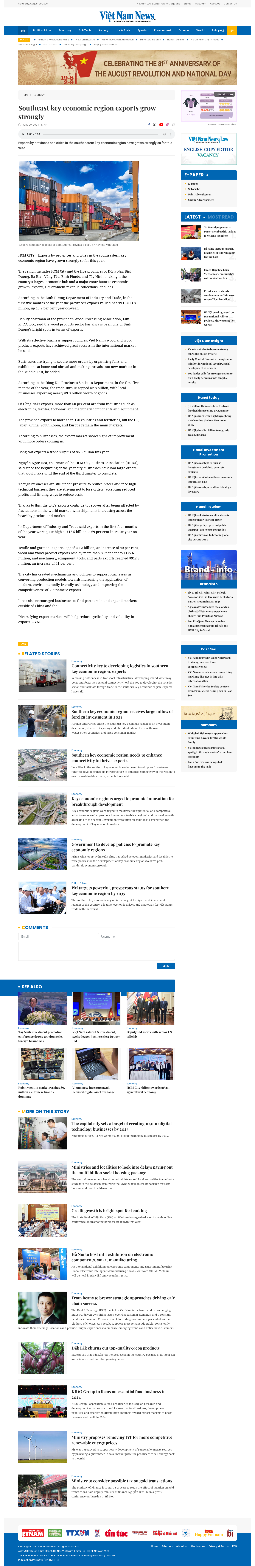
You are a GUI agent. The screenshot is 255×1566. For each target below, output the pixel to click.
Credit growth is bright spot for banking (109, 1210)
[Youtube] (161, 124)
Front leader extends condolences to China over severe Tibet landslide (220, 295)
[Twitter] (154, 124)
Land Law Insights (150, 39)
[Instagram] (167, 124)
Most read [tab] (221, 217)
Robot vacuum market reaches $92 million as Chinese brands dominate (41, 1092)
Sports (142, 30)
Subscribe (194, 189)
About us (181, 1546)
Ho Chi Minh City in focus (205, 39)
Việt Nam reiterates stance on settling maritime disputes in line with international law (210, 676)
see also (32, 987)
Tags (23, 643)
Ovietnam (200, 3)
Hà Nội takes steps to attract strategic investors (210, 489)
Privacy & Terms (218, 1546)
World (200, 30)
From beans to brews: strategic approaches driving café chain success (123, 1300)
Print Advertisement (200, 194)
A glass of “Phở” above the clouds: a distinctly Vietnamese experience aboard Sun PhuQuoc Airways (208, 611)
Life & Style (123, 30)
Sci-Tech (85, 30)
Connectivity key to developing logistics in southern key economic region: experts (119, 668)
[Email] (173, 125)
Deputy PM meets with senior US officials (149, 1034)
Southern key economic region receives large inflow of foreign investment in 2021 (122, 714)
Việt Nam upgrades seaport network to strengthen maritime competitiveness (209, 662)
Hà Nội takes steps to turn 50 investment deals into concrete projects (206, 467)
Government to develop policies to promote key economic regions (115, 846)
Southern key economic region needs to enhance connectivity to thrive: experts (116, 757)
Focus (24, 39)
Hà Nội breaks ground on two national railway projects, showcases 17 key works (219, 318)
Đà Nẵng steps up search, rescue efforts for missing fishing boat (219, 253)
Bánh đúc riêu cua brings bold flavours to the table (205, 764)
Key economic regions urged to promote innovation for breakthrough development (122, 801)
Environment (162, 30)
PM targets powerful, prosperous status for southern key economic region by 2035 (120, 890)
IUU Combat (50, 44)
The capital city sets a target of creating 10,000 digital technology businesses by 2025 (121, 1126)
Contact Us (230, 3)
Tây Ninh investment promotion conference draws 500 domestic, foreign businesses (40, 1036)
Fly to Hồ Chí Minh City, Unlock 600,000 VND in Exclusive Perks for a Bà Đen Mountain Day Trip (210, 597)
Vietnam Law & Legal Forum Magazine (158, 3)
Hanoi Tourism (175, 39)
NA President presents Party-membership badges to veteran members (220, 231)
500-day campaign (75, 44)
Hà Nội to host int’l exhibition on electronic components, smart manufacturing (112, 1257)
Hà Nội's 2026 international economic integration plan (210, 479)
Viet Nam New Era (85, 39)
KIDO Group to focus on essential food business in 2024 (118, 1394)
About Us (215, 3)
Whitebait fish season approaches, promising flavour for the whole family (208, 738)
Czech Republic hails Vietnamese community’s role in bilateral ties (219, 274)
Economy (65, 30)
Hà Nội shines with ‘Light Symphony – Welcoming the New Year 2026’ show (209, 420)
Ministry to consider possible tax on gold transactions (121, 1480)
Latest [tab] (192, 217)
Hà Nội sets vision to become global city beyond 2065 (208, 537)
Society (103, 30)
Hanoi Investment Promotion (118, 39)
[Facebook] (149, 124)
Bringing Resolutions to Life (53, 39)
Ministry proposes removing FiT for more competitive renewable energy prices (121, 1439)
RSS (234, 1546)
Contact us (198, 1546)
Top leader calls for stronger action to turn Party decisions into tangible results (210, 378)
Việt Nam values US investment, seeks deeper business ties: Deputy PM (96, 1036)
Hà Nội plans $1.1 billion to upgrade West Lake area (208, 432)
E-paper (194, 175)
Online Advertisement (201, 200)
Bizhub (187, 3)
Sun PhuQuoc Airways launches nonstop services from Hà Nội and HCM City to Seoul (208, 625)
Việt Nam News (127, 16)
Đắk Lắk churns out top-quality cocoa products (115, 1348)
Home (25, 95)
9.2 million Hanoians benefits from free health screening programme (208, 408)
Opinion (183, 30)
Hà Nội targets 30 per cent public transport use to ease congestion (207, 527)
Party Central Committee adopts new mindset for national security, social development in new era (210, 363)
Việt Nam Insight (27, 44)
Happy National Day (105, 44)
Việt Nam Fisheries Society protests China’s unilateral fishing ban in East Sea (210, 691)
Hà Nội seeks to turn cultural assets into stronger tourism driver (208, 517)
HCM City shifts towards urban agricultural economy (148, 1090)
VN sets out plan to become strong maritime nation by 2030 (208, 351)
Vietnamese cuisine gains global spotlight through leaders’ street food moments (210, 752)
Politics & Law (42, 30)
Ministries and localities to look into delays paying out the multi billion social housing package (122, 1169)
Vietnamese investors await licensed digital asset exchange (93, 1090)
